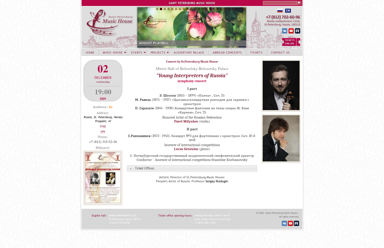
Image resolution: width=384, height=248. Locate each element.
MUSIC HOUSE (112, 52)
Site (102, 131)
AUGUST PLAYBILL (154, 43)
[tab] (192, 168)
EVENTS (136, 52)
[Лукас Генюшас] (281, 161)
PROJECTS (158, 52)
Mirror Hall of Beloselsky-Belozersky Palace (192, 68)
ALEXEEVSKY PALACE (189, 52)
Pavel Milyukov (186, 121)
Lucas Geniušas (186, 149)
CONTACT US (280, 52)
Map (103, 126)
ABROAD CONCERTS (227, 52)
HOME (90, 52)
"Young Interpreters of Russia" (192, 75)
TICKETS (256, 52)
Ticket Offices (144, 168)
